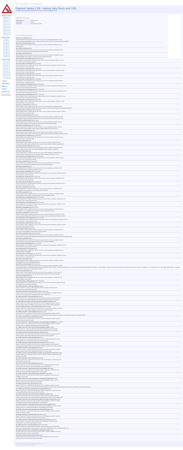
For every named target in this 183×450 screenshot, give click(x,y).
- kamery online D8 (6, 72)
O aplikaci (4, 81)
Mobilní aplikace (6, 83)
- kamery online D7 (6, 71)
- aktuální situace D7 (7, 27)
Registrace (26, 444)
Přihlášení (4, 89)
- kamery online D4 (6, 66)
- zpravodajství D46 (6, 56)
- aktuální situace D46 (7, 34)
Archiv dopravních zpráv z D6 (36, 3)
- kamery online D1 (6, 62)
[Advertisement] (174, 36)
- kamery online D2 (6, 63)
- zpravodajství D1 (6, 40)
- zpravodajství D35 (6, 55)
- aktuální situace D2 (7, 20)
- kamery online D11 (6, 75)
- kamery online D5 (6, 68)
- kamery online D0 (6, 60)
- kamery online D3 (6, 65)
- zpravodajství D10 (6, 52)
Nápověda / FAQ (32, 444)
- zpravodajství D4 (6, 44)
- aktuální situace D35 (7, 33)
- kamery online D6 (6, 69)
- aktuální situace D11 (7, 31)
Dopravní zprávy (6, 37)
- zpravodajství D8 (6, 50)
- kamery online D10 (6, 74)
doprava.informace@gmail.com (37, 443)
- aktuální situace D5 (7, 24)
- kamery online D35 (6, 77)
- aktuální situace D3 (7, 21)
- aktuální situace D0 (7, 17)
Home (17, 3)
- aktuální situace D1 (7, 18)
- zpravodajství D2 (6, 41)
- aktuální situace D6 (7, 26)
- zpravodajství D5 (6, 46)
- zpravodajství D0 (6, 39)
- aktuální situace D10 (7, 30)
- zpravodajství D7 (6, 49)
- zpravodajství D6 (6, 47)
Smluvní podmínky (19, 444)
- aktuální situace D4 (7, 23)
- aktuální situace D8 (7, 29)
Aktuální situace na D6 (24, 3)
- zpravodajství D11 (6, 53)
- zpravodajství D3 (6, 43)
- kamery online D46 (6, 78)
